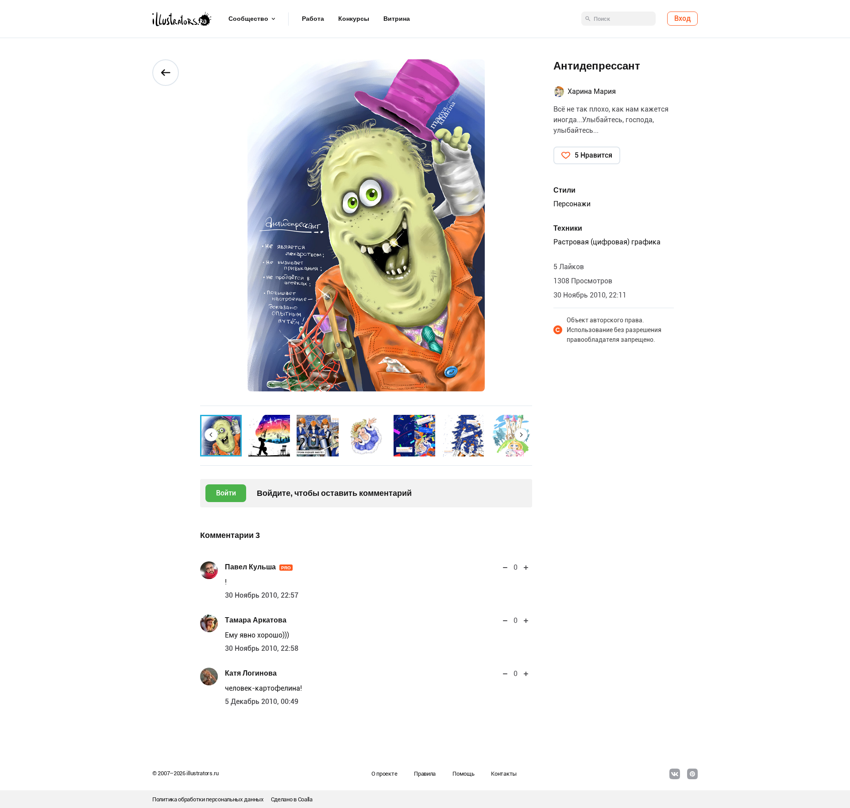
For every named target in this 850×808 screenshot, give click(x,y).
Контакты (504, 773)
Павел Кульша (258, 567)
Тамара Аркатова (255, 620)
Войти (226, 493)
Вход (682, 19)
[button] (211, 434)
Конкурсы (353, 19)
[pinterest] (692, 774)
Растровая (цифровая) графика (607, 242)
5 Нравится (593, 155)
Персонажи (572, 204)
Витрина (396, 19)
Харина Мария (592, 91)
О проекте (384, 773)
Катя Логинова (251, 673)
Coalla (305, 799)
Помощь (463, 773)
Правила (425, 773)
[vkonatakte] (674, 774)
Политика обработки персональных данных (208, 799)
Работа (313, 19)
